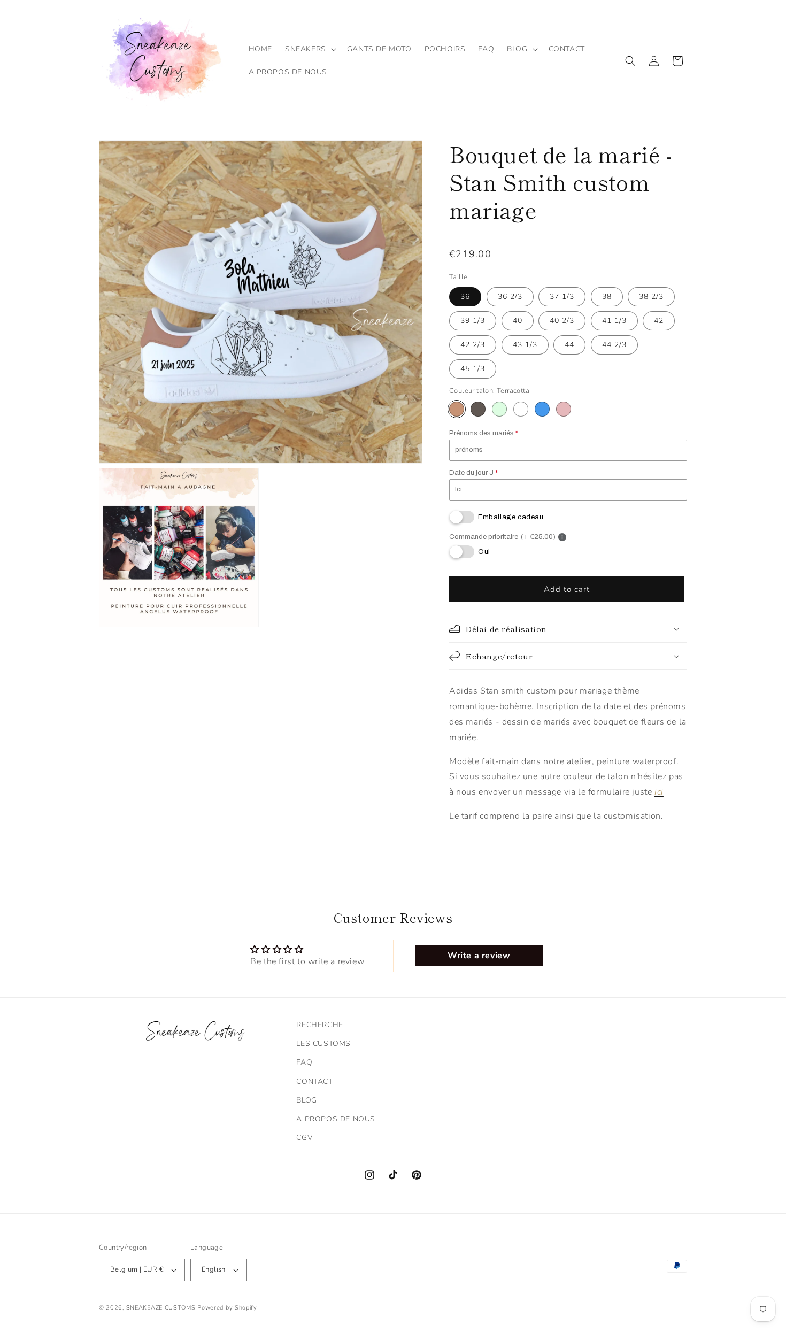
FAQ (304, 1062)
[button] (310, 49)
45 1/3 (472, 369)
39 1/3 (472, 320)
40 (517, 320)
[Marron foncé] (478, 409)
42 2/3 (472, 345)
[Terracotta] (456, 409)
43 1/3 (525, 345)
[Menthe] (499, 409)
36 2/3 (510, 296)
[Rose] (563, 409)
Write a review (479, 955)
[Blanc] (520, 409)
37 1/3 (562, 296)
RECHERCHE (319, 1025)
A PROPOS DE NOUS (335, 1119)
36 (465, 296)
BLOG (306, 1100)
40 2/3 (562, 320)
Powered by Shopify (227, 1308)
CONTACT (314, 1081)
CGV (304, 1138)
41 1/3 (614, 320)
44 (569, 345)
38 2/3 (651, 296)
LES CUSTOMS (323, 1043)
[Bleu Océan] (542, 409)
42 (659, 320)
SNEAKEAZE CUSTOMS (161, 1308)
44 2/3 (614, 345)
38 (607, 296)
